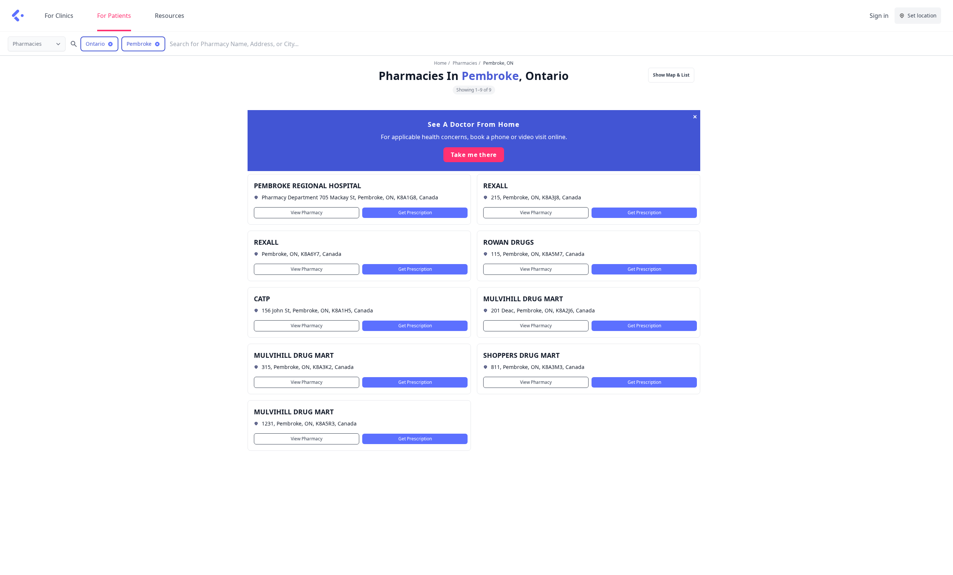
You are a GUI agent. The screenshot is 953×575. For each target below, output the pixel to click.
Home (440, 63)
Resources (169, 16)
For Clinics (59, 16)
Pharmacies (465, 63)
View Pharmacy (306, 212)
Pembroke (490, 75)
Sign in (879, 16)
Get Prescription (414, 212)
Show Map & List (671, 75)
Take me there (474, 155)
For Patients (114, 16)
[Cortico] (18, 16)
